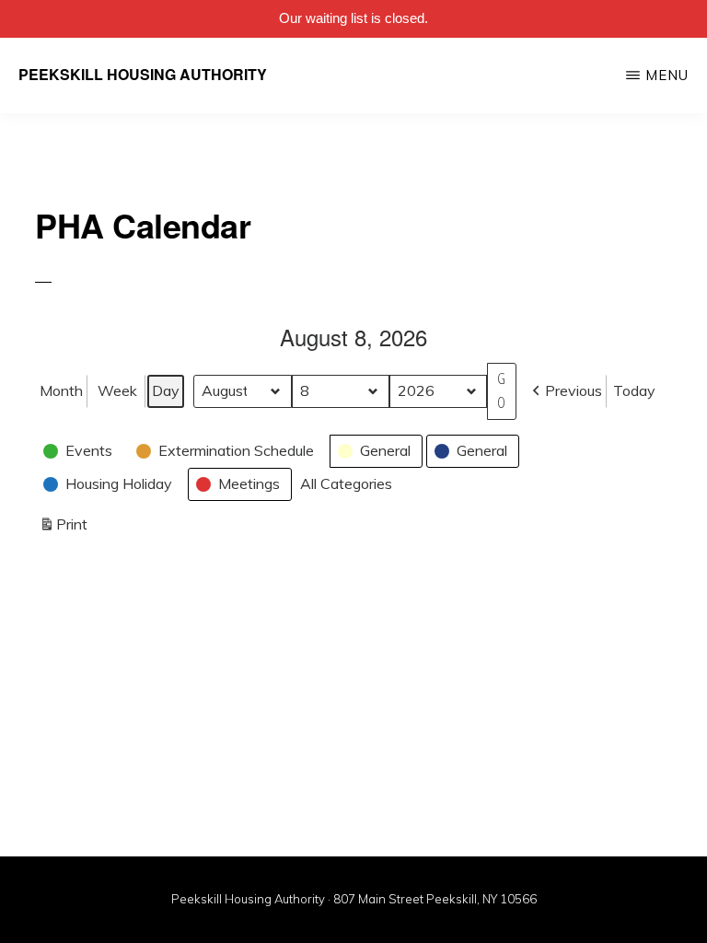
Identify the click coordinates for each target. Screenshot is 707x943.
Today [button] (634, 390)
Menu (667, 75)
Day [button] (166, 390)
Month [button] (61, 390)
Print (63, 528)
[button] (565, 391)
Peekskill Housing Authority (142, 74)
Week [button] (117, 390)
